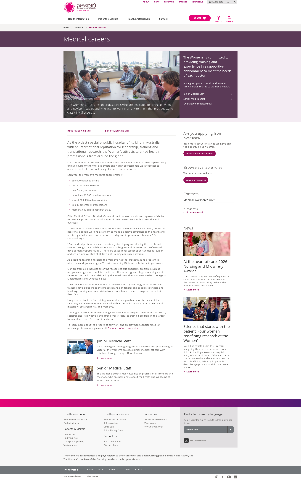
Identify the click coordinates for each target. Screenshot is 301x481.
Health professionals (138, 18)
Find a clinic (69, 434)
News (156, 2)
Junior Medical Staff (193, 93)
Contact (163, 18)
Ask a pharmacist (112, 441)
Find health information (75, 419)
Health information (78, 18)
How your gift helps (154, 427)
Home (66, 28)
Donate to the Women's (156, 419)
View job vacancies (196, 179)
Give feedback (110, 445)
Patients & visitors (108, 18)
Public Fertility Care (113, 430)
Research (169, 2)
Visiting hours (70, 445)
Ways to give (150, 423)
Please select (193, 429)
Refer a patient (110, 423)
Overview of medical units (197, 103)
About (146, 2)
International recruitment (199, 153)
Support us (150, 414)
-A (228, 2)
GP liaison (108, 427)
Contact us (110, 436)
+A (234, 1)
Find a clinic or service (114, 419)
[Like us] (223, 477)
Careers (183, 2)
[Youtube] (229, 477)
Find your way (70, 438)
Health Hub (197, 2)
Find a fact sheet (71, 423)
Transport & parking (73, 441)
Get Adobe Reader (198, 440)
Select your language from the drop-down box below (208, 421)
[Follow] (217, 477)
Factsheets (217, 2)
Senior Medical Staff (194, 98)
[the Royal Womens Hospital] (80, 6)
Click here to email (193, 212)
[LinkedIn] (236, 477)
